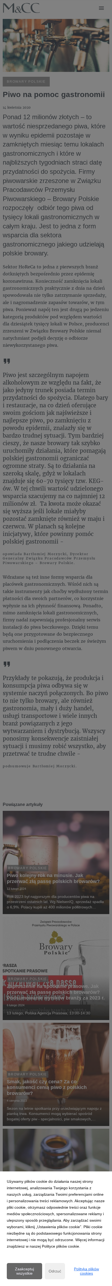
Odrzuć (55, 1271)
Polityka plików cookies (86, 1271)
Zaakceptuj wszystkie (24, 1271)
